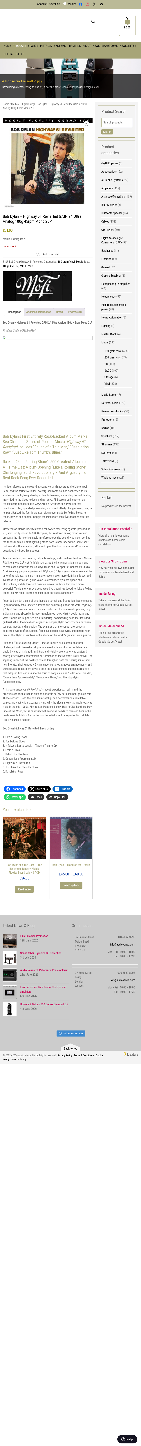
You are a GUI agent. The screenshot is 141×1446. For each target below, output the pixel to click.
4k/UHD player (109, 163)
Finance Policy (18, 1059)
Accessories (108, 171)
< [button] (4, 77)
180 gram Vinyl (27, 104)
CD (106, 364)
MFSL (23, 266)
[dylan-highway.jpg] (48, 163)
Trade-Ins (74, 46)
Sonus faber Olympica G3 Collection (40, 953)
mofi (30, 266)
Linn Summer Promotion (34, 936)
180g (6, 266)
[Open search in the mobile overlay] (93, 21)
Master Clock (109, 334)
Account (42, 4)
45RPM (14, 266)
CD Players (107, 230)
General (105, 267)
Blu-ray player (109, 205)
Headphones (108, 296)
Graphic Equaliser (111, 275)
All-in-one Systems (112, 180)
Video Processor (111, 469)
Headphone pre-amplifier (115, 284)
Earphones (107, 250)
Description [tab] (14, 312)
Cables (105, 221)
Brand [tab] (59, 312)
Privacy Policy (65, 1055)
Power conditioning (112, 411)
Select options (71, 885)
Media (14, 104)
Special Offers (14, 54)
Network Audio (109, 403)
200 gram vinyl (112, 357)
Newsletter (128, 46)
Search (107, 132)
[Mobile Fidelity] (37, 286)
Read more (24, 889)
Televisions (107, 461)
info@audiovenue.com (122, 944)
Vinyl (107, 383)
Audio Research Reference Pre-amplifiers (44, 970)
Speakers (106, 436)
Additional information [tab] (38, 312)
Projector (107, 419)
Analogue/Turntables (113, 196)
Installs (46, 46)
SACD (107, 370)
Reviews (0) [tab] (75, 312)
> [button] (136, 77)
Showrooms (110, 46)
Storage (109, 377)
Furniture (106, 259)
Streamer (106, 444)
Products (19, 46)
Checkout (54, 4)
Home (7, 46)
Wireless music (110, 477)
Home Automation (111, 317)
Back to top (70, 1048)
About (87, 46)
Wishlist (72, 4)
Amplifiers (107, 188)
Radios (105, 428)
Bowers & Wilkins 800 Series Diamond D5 (44, 1004)
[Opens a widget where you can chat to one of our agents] (127, 1439)
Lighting (105, 326)
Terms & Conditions (84, 1055)
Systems (60, 46)
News (96, 46)
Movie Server (109, 394)
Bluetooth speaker (111, 213)
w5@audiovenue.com (123, 980)
